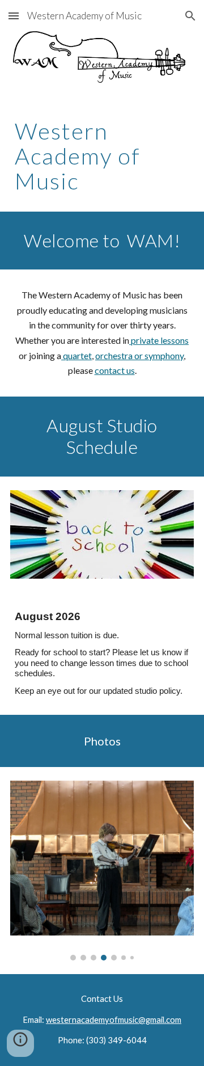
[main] (102, 156)
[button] (13, 15)
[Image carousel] (102, 871)
